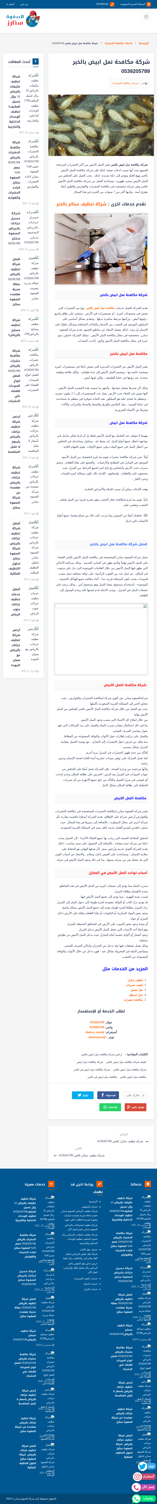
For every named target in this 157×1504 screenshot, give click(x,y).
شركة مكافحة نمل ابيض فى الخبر (92, 1069)
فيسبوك (110, 1095)
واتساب (112, 1107)
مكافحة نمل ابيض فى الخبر (102, 1076)
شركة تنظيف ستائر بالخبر (81, 204)
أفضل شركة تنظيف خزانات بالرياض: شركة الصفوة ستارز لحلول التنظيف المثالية (14, 548)
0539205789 (97, 1022)
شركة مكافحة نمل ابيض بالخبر (129, 1069)
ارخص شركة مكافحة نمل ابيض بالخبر (101, 1054)
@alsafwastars (97, 1037)
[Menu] (146, 16)
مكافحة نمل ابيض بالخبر (133, 1076)
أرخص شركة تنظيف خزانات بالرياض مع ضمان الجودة (15, 647)
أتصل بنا (10, 4)
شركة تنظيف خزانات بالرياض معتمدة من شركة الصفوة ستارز (15, 487)
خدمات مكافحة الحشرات (118, 43)
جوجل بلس (137, 1107)
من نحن (24, 4)
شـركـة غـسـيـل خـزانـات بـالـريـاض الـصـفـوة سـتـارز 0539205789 (14, 228)
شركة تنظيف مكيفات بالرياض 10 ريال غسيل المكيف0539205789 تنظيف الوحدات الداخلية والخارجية (14, 102)
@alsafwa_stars (94, 1032)
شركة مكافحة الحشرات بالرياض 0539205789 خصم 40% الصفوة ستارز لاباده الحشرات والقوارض (14, 170)
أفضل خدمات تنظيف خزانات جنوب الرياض (15, 601)
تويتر (85, 1095)
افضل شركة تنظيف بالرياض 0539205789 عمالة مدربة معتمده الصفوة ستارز (14, 281)
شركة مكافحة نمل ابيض (90, 1061)
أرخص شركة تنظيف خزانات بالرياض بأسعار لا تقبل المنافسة (14, 434)
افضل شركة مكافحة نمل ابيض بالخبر (126, 1061)
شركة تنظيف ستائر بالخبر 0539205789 (81, 1155)
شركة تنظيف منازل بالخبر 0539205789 (120, 1141)
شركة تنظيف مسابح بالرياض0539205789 (14, 327)
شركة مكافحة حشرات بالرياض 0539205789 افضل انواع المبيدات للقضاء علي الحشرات (14, 376)
